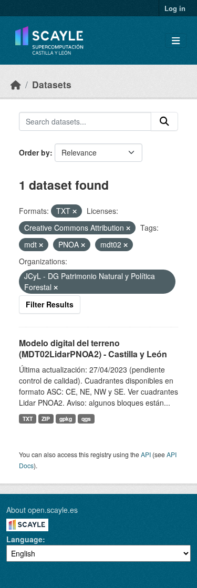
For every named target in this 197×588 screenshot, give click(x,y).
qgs (86, 418)
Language (24, 539)
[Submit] (164, 121)
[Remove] (74, 211)
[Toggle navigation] (175, 40)
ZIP (46, 418)
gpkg (65, 418)
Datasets (51, 84)
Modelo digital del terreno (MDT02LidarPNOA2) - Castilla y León (93, 348)
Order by (34, 152)
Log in (174, 8)
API (146, 454)
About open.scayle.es (42, 509)
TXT (28, 418)
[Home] (16, 84)
